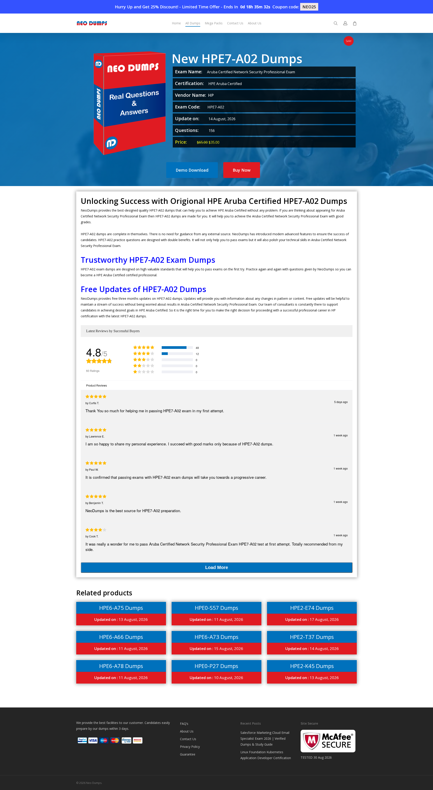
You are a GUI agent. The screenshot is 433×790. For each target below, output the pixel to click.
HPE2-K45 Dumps (312, 666)
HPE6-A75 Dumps (121, 607)
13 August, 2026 (121, 619)
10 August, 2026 (216, 677)
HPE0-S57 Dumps (216, 607)
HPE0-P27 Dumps (216, 666)
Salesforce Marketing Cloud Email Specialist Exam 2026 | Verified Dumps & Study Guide (264, 738)
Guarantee (187, 754)
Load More (216, 567)
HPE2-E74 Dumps (312, 607)
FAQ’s (184, 723)
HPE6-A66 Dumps (121, 636)
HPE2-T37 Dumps (312, 636)
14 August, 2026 (312, 648)
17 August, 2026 (312, 619)
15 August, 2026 (216, 648)
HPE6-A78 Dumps (121, 666)
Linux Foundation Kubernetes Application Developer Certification (265, 755)
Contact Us (188, 739)
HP (211, 95)
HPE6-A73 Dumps (216, 636)
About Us (186, 731)
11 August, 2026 (216, 619)
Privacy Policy (190, 746)
